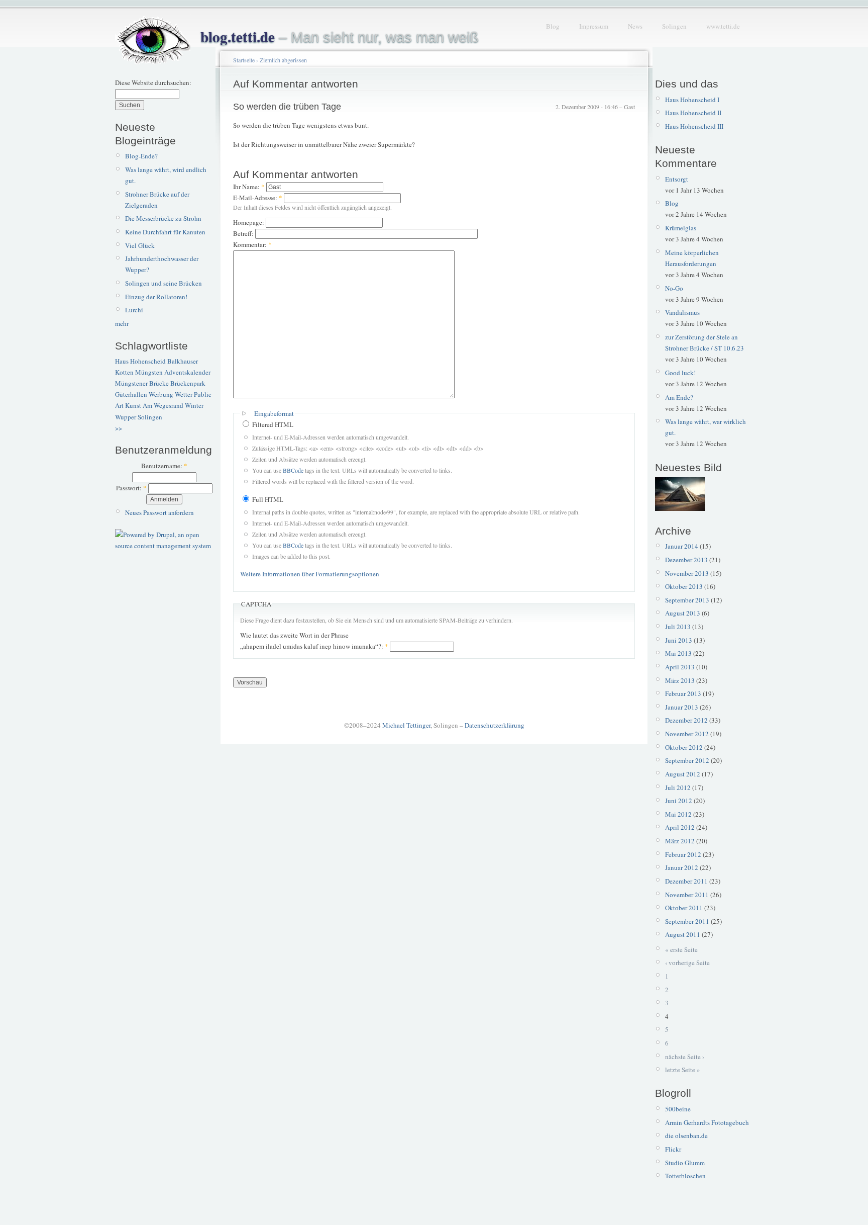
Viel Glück (140, 245)
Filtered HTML (272, 424)
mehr (122, 323)
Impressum (593, 26)
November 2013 (687, 573)
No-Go (674, 288)
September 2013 (687, 599)
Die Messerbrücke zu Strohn (163, 218)
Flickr (673, 1149)
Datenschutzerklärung (494, 725)
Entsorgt (676, 179)
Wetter (183, 394)
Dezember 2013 (686, 559)
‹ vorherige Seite (687, 962)
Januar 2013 (681, 707)
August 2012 (682, 773)
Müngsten (149, 372)
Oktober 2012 (684, 747)
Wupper (125, 416)
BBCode (293, 470)
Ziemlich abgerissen (283, 60)
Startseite (244, 60)
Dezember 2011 (686, 881)
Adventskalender (187, 372)
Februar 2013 (683, 693)
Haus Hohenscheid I (692, 99)
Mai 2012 (678, 814)
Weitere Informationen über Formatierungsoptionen (309, 573)
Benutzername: (164, 465)
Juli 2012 (678, 787)
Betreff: (244, 233)
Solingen (674, 26)
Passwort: (131, 487)
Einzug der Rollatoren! (156, 296)
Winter (194, 405)
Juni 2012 (678, 800)
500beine (678, 1108)
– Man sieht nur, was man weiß (339, 37)
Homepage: (249, 222)
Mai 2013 (678, 653)
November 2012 (687, 733)
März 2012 (680, 840)
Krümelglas (680, 227)
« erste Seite (681, 949)
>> (118, 427)
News (635, 26)
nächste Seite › (684, 1056)
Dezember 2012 (686, 720)
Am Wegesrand (163, 405)
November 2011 (687, 894)
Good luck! (680, 372)
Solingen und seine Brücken (163, 283)
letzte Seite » (682, 1069)
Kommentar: (252, 244)
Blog (553, 26)
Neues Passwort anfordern (159, 512)
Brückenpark (187, 383)
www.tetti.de (723, 26)
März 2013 (680, 680)
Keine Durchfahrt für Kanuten (165, 231)
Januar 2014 (681, 546)
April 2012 (680, 827)
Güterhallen (131, 394)
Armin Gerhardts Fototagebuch (707, 1122)
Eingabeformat (274, 413)
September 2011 (687, 921)
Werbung (161, 394)
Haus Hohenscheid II (693, 112)
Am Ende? (679, 397)
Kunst (133, 405)
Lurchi (134, 309)
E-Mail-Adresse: (257, 197)
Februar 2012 (683, 854)
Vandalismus (682, 312)
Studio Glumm (685, 1162)
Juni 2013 (678, 640)
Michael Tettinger (406, 725)
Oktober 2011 (684, 907)
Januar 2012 (681, 867)
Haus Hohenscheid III (694, 126)
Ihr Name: (249, 186)
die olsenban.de (686, 1135)
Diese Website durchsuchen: (153, 82)
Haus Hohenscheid (140, 361)
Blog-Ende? (141, 155)
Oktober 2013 (684, 586)
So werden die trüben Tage (287, 107)
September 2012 (687, 760)
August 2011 (682, 934)
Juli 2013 (678, 626)
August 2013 (682, 613)
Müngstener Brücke (142, 383)
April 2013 (680, 666)
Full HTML (267, 499)
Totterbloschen (685, 1175)
